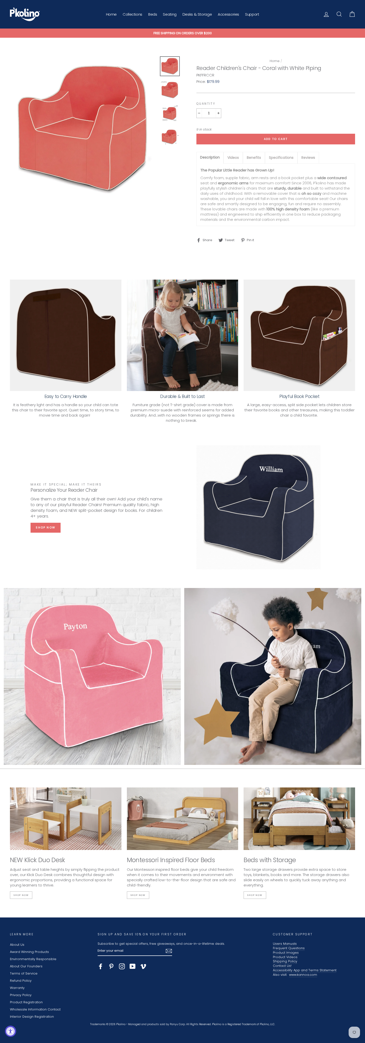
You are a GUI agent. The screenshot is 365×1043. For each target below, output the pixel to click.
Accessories (228, 14)
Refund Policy (21, 980)
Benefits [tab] (254, 157)
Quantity (205, 104)
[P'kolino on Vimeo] (143, 966)
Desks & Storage (197, 14)
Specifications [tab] (281, 157)
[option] (182, 33)
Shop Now (21, 895)
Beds (152, 14)
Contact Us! (282, 966)
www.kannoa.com (303, 975)
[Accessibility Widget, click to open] (10, 1031)
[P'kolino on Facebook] (101, 966)
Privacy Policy (21, 995)
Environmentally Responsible (33, 959)
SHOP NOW (45, 527)
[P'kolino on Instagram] (122, 966)
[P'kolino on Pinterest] (111, 966)
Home (111, 14)
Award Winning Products (29, 952)
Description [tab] (210, 157)
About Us (17, 945)
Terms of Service (23, 973)
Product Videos (285, 957)
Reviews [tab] (308, 157)
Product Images (286, 952)
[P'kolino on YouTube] (133, 966)
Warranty (17, 988)
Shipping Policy (285, 961)
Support (252, 14)
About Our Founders (26, 966)
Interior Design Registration (32, 1016)
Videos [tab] (233, 157)
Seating (169, 14)
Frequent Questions (289, 948)
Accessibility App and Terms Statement (304, 970)
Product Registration (26, 1002)
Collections (132, 14)
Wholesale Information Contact (35, 1009)
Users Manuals (285, 944)
